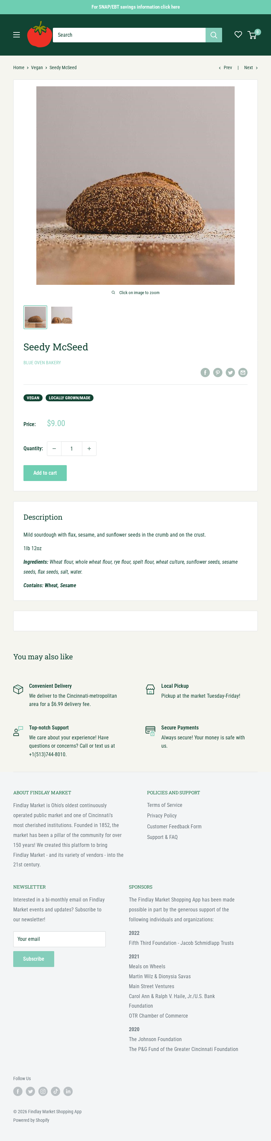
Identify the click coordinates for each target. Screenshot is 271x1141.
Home (18, 67)
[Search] (214, 35)
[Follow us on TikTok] (55, 1091)
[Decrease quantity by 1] (54, 449)
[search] (129, 35)
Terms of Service (164, 805)
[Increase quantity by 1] (89, 449)
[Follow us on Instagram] (43, 1091)
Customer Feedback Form (174, 826)
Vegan (37, 67)
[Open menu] (16, 34)
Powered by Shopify (31, 1120)
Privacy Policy (162, 815)
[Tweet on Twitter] (230, 372)
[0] (252, 35)
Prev (228, 67)
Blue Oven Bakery (42, 362)
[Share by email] (243, 372)
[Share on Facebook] (205, 372)
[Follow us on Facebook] (17, 1091)
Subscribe (33, 959)
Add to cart (45, 473)
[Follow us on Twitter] (30, 1091)
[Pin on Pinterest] (217, 372)
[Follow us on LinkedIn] (68, 1091)
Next (248, 67)
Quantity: (33, 448)
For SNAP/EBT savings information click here (136, 7)
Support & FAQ (162, 837)
